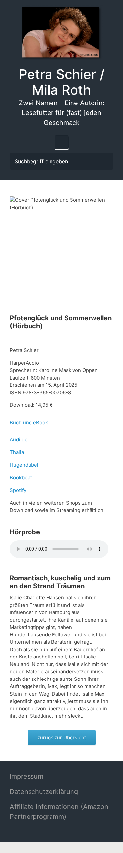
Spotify (18, 490)
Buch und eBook (29, 422)
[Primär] (62, 142)
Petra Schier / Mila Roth (62, 82)
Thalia (17, 452)
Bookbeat (21, 477)
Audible (19, 439)
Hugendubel (24, 465)
